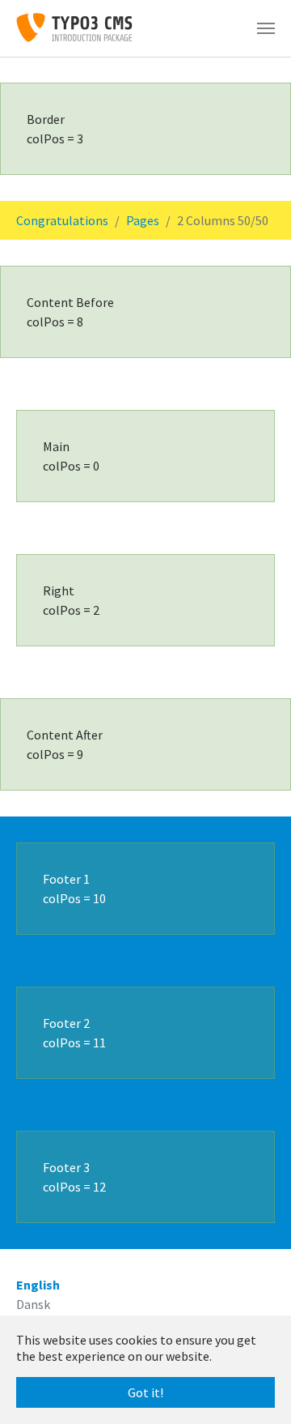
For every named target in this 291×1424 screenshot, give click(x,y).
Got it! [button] (145, 1392)
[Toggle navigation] (266, 28)
